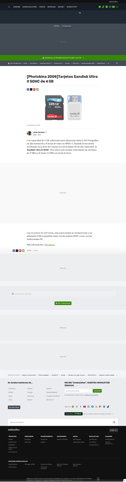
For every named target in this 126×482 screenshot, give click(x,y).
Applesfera (11, 445)
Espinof (43, 442)
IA (108, 63)
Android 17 (55, 375)
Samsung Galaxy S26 (87, 63)
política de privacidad (91, 395)
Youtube (113, 7)
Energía (29, 392)
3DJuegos (28, 439)
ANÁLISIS (16, 7)
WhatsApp (100, 7)
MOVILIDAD (51, 7)
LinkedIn (104, 406)
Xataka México (13, 464)
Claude (63, 375)
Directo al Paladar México (62, 465)
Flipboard (34, 89)
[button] (39, 132)
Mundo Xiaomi (12, 452)
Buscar (114, 422)
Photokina (50, 244)
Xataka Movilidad (51, 392)
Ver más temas (14, 407)
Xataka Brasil (12, 467)
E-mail (37, 89)
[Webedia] (113, 1)
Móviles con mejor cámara (76, 375)
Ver (63, 303)
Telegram (106, 7)
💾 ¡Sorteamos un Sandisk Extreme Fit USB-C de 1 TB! (61, 58)
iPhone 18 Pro (92, 375)
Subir (112, 430)
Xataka (10, 439)
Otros (36, 250)
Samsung (30, 396)
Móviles (10, 392)
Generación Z (58, 63)
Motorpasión (77, 439)
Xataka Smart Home (12, 448)
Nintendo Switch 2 (45, 63)
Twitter (117, 7)
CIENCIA (42, 7)
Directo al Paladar (62, 439)
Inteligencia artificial (52, 396)
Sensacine (44, 439)
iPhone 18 (76, 63)
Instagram (110, 7)
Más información (78, 480)
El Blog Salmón (109, 439)
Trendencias (93, 439)
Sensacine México (46, 464)
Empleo (29, 400)
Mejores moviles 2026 (29, 375)
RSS (96, 406)
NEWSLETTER (72, 7)
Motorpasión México (77, 465)
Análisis (29, 388)
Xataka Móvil (12, 442)
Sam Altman (33, 63)
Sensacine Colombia (44, 467)
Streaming (11, 388)
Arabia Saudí (101, 63)
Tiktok (103, 7)
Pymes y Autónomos (108, 443)
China (25, 63)
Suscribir (97, 391)
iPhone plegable (44, 375)
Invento (67, 63)
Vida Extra (28, 442)
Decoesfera (92, 442)
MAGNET (61, 7)
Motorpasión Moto (78, 442)
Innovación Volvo (66, 26)
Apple (10, 396)
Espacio (48, 388)
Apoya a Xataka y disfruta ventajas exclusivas (97, 414)
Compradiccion (94, 445)
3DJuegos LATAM (30, 464)
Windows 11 (50, 400)
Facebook (28, 89)
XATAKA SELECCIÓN (29, 7)
